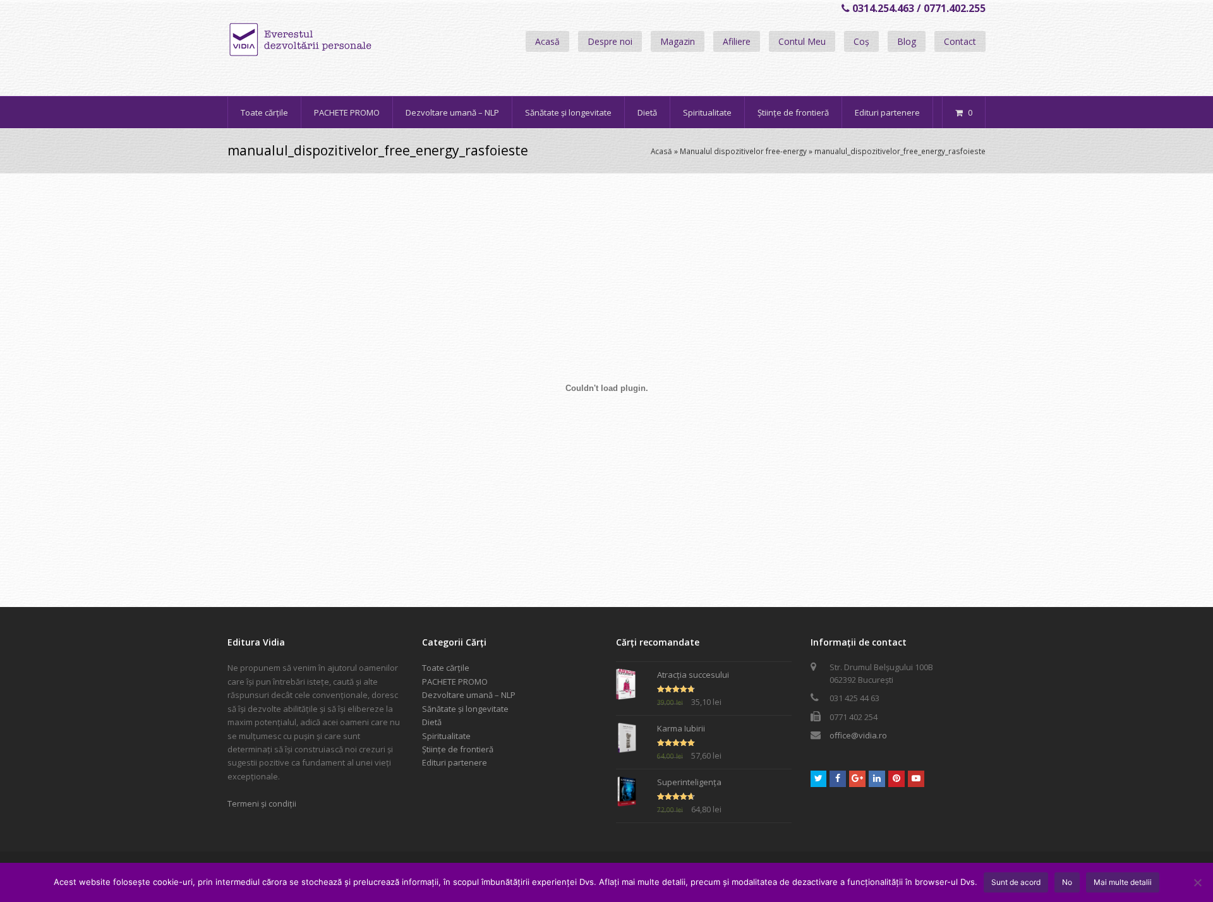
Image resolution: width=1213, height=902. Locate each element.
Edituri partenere (454, 762)
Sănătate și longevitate (465, 708)
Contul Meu (802, 41)
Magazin (677, 41)
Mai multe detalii (1123, 882)
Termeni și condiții (261, 803)
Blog (906, 41)
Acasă (547, 41)
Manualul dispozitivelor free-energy (743, 151)
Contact (960, 41)
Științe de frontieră (457, 749)
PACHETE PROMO (455, 681)
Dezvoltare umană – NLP (469, 695)
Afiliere (737, 41)
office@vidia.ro (858, 735)
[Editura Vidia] (327, 39)
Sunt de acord (1016, 882)
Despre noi (610, 41)
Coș (861, 41)
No (1067, 882)
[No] (1197, 882)
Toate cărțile (445, 667)
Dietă (432, 722)
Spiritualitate (446, 736)
